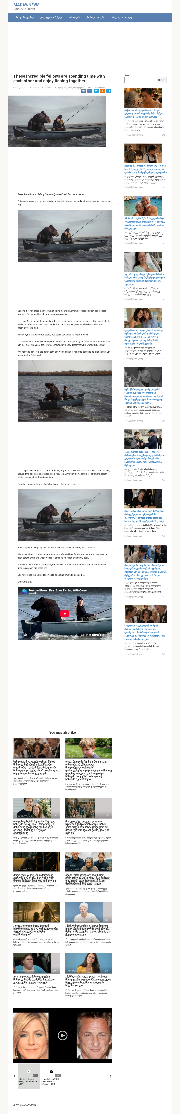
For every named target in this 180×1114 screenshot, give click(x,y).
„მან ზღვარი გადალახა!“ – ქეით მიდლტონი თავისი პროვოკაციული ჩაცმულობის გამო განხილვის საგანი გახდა (88, 981)
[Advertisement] (90, 45)
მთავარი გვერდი (25, 17)
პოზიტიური (74, 17)
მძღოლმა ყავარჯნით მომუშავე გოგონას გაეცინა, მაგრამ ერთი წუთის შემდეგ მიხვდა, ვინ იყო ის (34, 878)
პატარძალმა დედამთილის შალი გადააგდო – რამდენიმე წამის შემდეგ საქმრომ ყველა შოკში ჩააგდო (144, 113)
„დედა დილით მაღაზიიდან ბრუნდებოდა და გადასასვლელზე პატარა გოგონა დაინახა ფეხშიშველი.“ (35, 930)
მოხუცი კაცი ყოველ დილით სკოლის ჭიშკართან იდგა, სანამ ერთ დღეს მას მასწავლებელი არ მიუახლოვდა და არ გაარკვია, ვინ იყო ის (87, 827)
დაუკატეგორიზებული (51, 17)
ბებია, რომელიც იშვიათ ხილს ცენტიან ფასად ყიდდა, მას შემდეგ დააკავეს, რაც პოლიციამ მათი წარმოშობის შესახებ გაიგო (87, 879)
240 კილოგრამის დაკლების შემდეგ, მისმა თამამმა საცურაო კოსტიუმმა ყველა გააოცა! (34, 979)
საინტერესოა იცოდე (121, 17)
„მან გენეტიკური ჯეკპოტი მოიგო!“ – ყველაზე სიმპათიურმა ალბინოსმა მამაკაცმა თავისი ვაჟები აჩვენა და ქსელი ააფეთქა (88, 930)
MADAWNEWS (27, 5)
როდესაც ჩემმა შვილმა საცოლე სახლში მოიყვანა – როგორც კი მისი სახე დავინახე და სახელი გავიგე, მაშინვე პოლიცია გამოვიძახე (34, 827)
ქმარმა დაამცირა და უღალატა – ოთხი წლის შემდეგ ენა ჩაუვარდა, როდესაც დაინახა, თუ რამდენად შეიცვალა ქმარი (145, 169)
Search (127, 75)
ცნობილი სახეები (95, 17)
